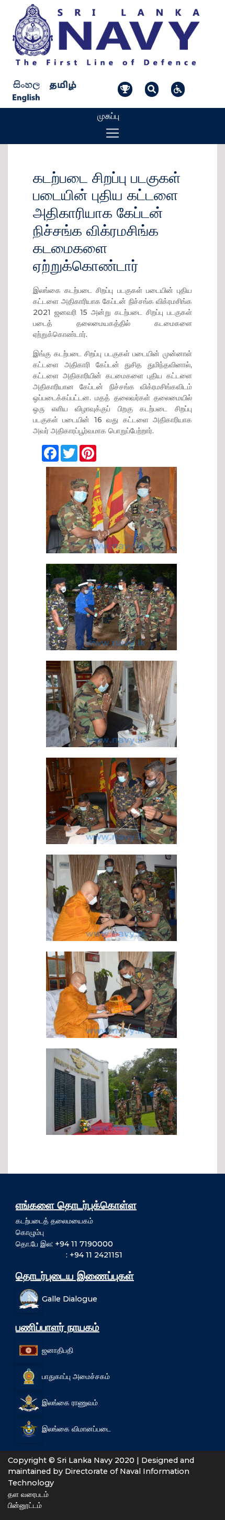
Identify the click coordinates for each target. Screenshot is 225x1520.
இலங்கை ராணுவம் (70, 1402)
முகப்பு (108, 116)
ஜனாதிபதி (57, 1350)
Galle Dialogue (69, 1299)
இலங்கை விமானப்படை (76, 1429)
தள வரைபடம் (28, 1494)
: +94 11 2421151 (69, 1255)
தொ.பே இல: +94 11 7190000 (64, 1244)
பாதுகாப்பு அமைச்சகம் (76, 1376)
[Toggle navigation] (112, 133)
